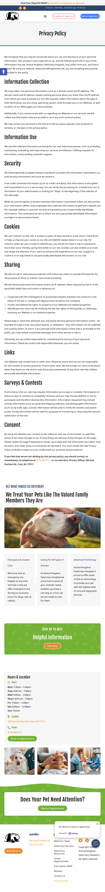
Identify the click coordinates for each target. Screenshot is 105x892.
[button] (96, 843)
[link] (3, 71)
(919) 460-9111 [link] (43, 460)
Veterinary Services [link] (64, 845)
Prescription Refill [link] (63, 866)
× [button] (97, 823)
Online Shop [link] (59, 8)
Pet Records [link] (81, 8)
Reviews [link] (58, 871)
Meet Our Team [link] (62, 841)
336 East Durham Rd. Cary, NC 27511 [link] (26, 721)
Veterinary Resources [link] (59, 852)
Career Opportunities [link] (61, 860)
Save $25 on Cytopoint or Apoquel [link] (66, 2)
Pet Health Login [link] (70, 8)
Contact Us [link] (49, 8)
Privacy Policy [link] (61, 880)
